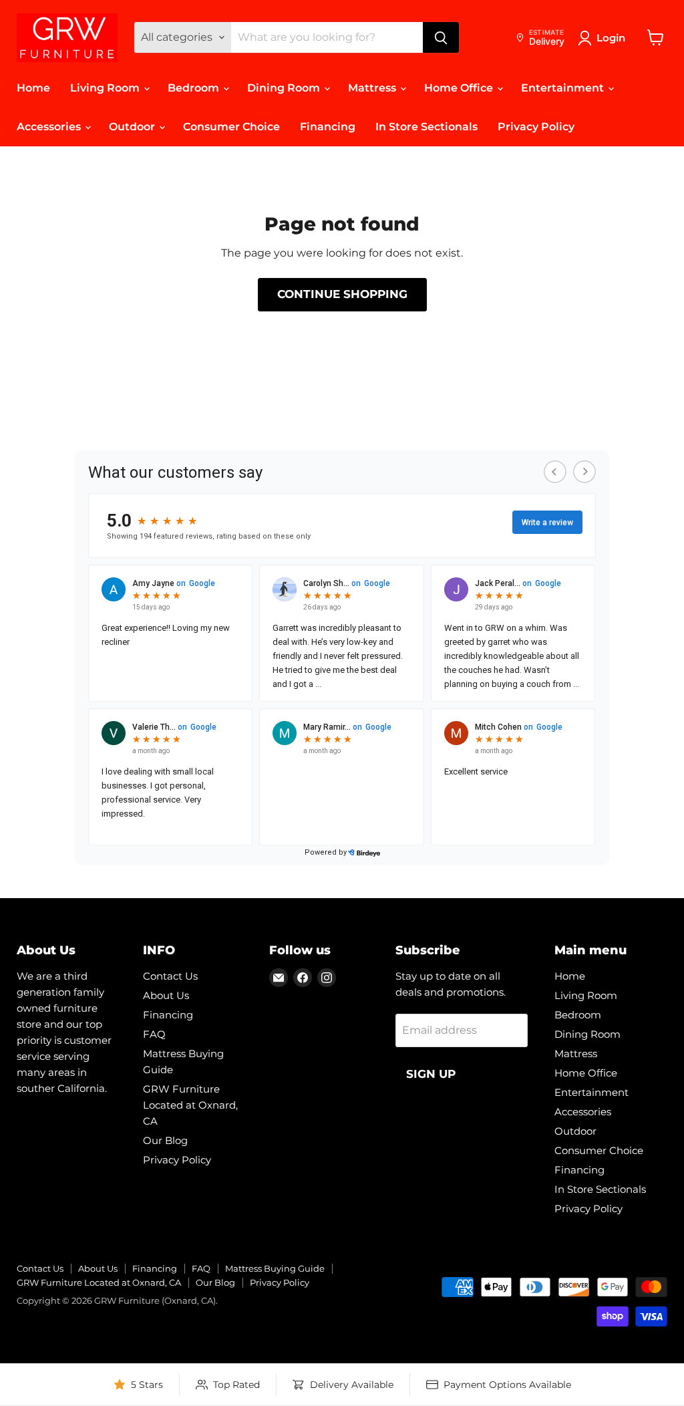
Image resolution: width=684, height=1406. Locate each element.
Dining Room (285, 88)
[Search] (441, 37)
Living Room (106, 88)
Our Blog (165, 1140)
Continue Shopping (342, 294)
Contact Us (170, 976)
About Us (166, 995)
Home (33, 88)
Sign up (431, 1074)
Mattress (373, 88)
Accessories (50, 126)
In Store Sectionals (426, 126)
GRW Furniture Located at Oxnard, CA (190, 1105)
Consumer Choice (231, 126)
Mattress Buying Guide (275, 1268)
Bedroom (195, 88)
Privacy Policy (536, 126)
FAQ (154, 1034)
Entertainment (564, 88)
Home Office (460, 88)
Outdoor (133, 126)
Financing (327, 126)
